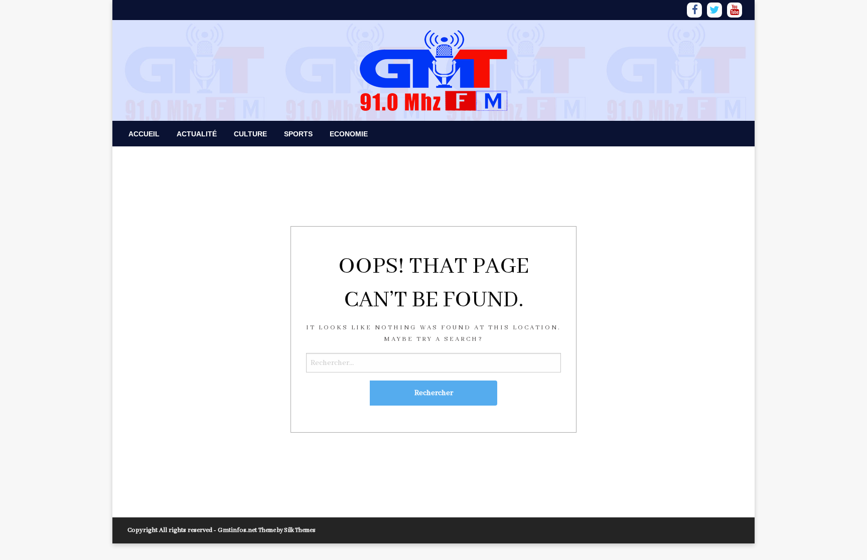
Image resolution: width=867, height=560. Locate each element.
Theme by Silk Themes (286, 530)
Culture (250, 134)
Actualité (197, 134)
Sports (298, 134)
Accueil (144, 134)
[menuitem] (144, 133)
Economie (349, 134)
